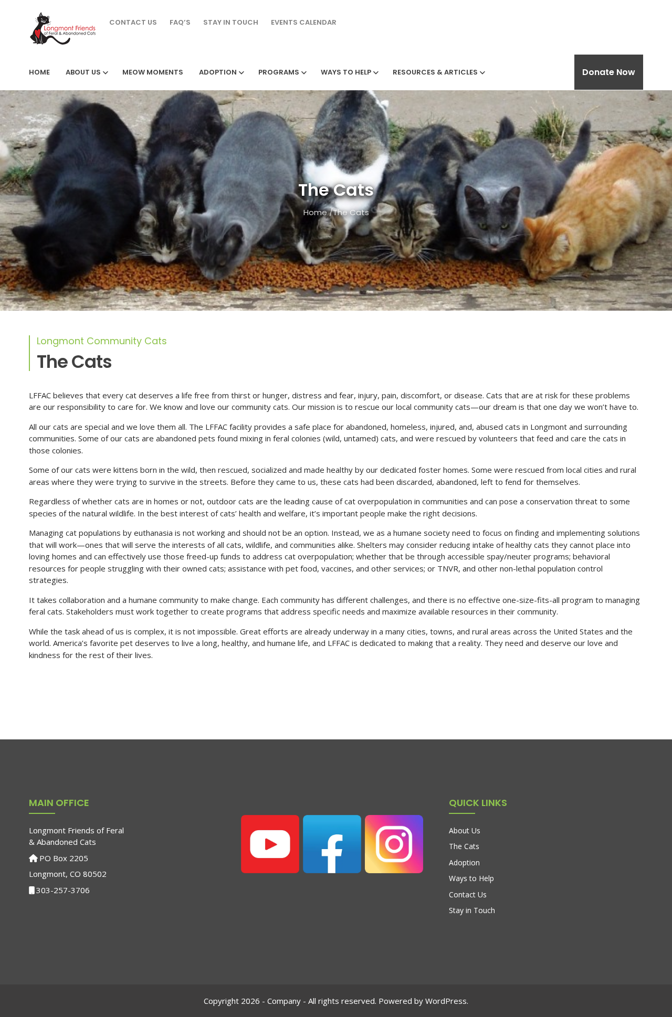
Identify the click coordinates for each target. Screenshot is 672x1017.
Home (39, 72)
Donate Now (608, 72)
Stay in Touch (230, 22)
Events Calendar (304, 22)
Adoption (218, 72)
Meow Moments (152, 72)
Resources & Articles (435, 72)
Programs (278, 72)
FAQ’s (180, 22)
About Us (83, 72)
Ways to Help (346, 72)
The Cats (464, 846)
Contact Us (133, 22)
